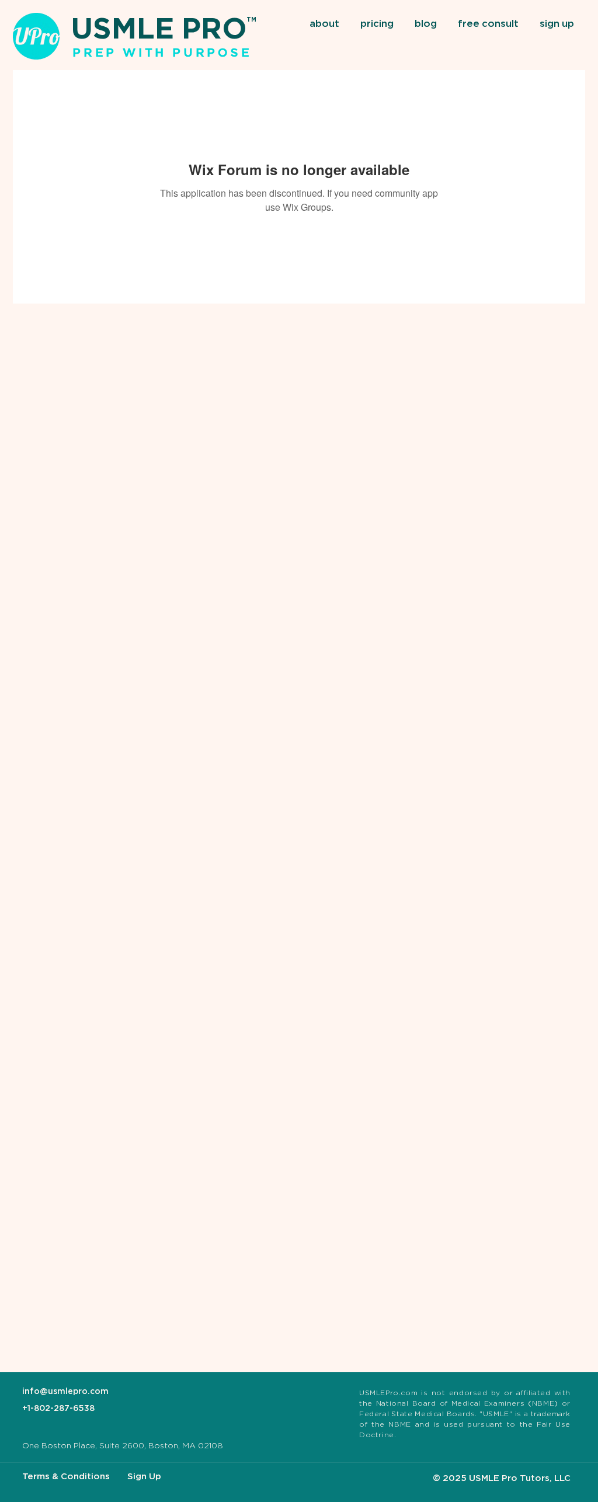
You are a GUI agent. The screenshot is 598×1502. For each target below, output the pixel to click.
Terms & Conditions (66, 1476)
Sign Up (144, 1476)
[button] (326, 24)
